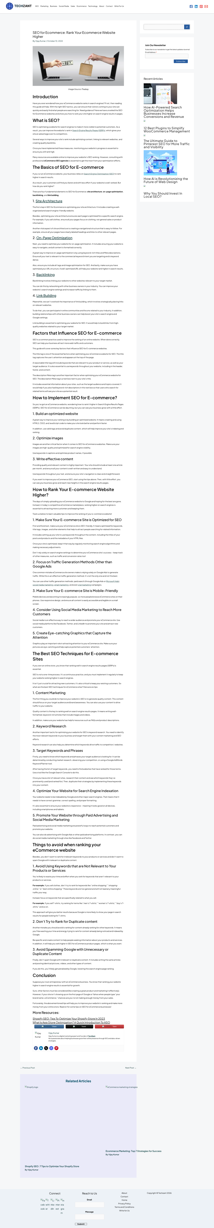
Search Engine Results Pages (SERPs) (88, 130)
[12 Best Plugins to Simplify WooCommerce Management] (147, 122)
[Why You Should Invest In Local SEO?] (145, 187)
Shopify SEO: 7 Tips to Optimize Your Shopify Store (52, 1166)
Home (124, 1200)
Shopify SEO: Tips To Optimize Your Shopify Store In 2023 (69, 1018)
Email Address (151, 52)
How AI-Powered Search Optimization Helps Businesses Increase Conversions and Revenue (164, 111)
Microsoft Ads (112, 581)
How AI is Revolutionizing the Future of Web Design (166, 180)
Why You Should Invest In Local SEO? (163, 194)
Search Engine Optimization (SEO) (99, 174)
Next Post (130, 1067)
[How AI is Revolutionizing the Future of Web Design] (160, 162)
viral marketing (84, 585)
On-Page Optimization (54, 238)
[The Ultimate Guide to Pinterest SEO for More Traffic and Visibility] (146, 135)
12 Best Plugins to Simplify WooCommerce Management (167, 129)
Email (89, 1199)
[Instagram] (51, 1048)
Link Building (46, 295)
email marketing (61, 585)
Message (89, 1212)
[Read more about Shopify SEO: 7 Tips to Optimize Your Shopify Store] (64, 1124)
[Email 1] (206, 6)
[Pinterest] (201, 6)
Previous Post (27, 1067)
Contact (124, 1196)
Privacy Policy (124, 1203)
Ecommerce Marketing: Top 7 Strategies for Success (133, 1151)
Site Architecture (49, 201)
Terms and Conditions (124, 1207)
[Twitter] (46, 1048)
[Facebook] (191, 6)
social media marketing (43, 585)
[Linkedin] (196, 6)
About (124, 1193)
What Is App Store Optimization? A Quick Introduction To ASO (71, 1022)
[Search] (187, 27)
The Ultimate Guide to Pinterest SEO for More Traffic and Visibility (167, 144)
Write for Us (124, 1210)
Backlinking (45, 274)
